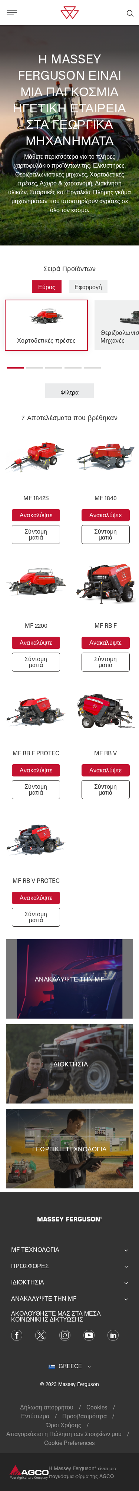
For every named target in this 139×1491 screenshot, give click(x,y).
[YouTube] (89, 1334)
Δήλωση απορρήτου (46, 1407)
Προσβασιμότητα (84, 1416)
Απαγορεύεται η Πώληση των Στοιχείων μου (64, 1434)
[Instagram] (64, 1334)
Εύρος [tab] (46, 287)
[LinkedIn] (113, 1334)
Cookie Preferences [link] (69, 1443)
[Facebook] (16, 1334)
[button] (15, 365)
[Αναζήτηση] (130, 12)
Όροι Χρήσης (63, 1425)
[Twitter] (40, 1334)
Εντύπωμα (35, 1416)
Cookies (96, 1407)
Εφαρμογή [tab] (88, 287)
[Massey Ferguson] (69, 12)
